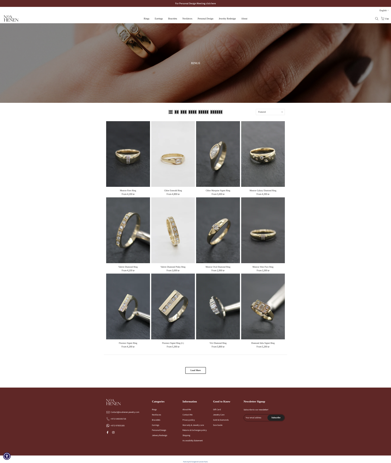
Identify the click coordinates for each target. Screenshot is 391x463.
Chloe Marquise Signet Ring (218, 190)
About (244, 18)
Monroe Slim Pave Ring (262, 267)
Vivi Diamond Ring (218, 343)
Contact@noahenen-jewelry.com (125, 412)
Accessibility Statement (193, 440)
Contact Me (187, 414)
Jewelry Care (218, 414)
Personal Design (205, 18)
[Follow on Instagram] (113, 432)
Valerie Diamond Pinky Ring (173, 267)
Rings (146, 18)
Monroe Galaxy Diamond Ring (263, 190)
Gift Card (217, 409)
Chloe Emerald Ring (173, 190)
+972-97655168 (118, 425)
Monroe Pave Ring (128, 190)
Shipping (186, 435)
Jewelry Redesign (227, 18)
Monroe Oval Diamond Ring (218, 267)
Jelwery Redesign (159, 435)
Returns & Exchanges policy (195, 430)
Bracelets (172, 18)
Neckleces (187, 18)
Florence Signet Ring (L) (173, 343)
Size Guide (217, 425)
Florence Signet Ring (128, 343)
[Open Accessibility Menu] (7, 456)
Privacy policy (189, 419)
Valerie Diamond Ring (128, 267)
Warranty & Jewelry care (193, 425)
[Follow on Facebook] (107, 432)
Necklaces (156, 414)
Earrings (159, 18)
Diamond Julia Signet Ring (263, 343)
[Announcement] (195, 3)
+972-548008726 (118, 418)
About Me (187, 409)
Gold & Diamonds (221, 419)
